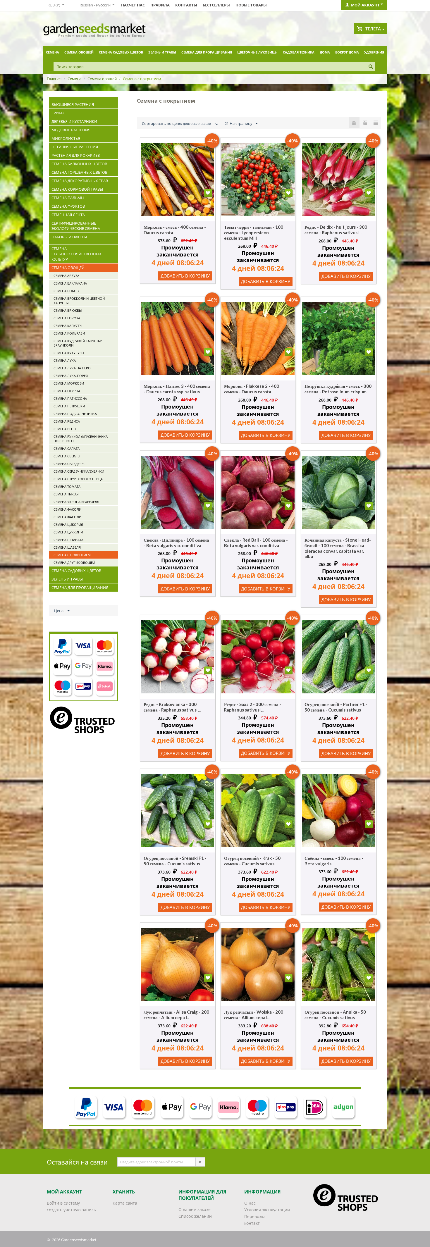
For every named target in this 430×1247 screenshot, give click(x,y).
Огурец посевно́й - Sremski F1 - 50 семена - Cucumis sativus (175, 860)
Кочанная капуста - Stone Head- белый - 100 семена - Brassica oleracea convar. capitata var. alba (338, 548)
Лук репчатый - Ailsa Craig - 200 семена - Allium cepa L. (176, 1014)
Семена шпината (68, 540)
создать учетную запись (71, 1209)
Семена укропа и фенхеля (76, 502)
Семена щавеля (67, 547)
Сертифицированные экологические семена (75, 226)
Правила (160, 5)
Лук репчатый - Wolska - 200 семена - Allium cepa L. (253, 1014)
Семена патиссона (70, 398)
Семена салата (67, 448)
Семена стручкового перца (78, 479)
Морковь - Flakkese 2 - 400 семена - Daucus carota (251, 388)
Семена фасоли (67, 509)
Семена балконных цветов (79, 163)
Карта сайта (125, 1203)
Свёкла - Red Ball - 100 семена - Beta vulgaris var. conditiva (256, 542)
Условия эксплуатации (267, 1209)
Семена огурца (67, 391)
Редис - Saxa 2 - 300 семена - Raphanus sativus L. (252, 707)
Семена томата (67, 486)
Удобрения (374, 52)
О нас (250, 1203)
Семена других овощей (74, 562)
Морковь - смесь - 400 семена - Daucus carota (175, 229)
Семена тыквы (66, 494)
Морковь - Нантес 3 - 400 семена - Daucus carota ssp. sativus (177, 388)
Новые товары (251, 5)
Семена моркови (69, 383)
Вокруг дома (347, 52)
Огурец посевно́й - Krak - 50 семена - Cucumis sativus (252, 860)
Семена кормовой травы (77, 189)
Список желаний (195, 1216)
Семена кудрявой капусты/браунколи (78, 343)
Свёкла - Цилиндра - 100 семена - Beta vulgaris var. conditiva (176, 542)
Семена (52, 52)
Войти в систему (63, 1203)
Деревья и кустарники (74, 121)
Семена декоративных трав (79, 180)
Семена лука (65, 360)
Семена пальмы (67, 197)
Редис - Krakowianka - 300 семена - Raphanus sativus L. (172, 707)
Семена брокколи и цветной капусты (79, 300)
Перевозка (255, 1216)
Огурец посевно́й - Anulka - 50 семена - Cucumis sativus (335, 1014)
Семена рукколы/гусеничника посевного (81, 438)
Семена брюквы (68, 310)
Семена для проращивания (206, 52)
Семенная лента (68, 214)
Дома (325, 52)
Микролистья (65, 138)
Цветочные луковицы (257, 52)
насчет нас (133, 5)
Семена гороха (67, 318)
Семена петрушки (69, 406)
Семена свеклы (67, 456)
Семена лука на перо (72, 368)
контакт (252, 1223)
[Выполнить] (200, 1162)
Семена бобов (66, 291)
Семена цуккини (68, 532)
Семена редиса (67, 421)
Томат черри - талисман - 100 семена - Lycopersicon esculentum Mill (253, 232)
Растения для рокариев (75, 155)
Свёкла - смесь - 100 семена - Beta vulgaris (334, 860)
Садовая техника (298, 52)
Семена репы (65, 429)
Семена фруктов (68, 206)
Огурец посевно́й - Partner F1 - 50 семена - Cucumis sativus (336, 707)
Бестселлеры (216, 5)
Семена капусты (68, 325)
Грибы (57, 113)
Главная (54, 78)
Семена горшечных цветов (79, 172)
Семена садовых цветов (121, 52)
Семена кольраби (69, 333)
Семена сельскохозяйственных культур (76, 254)
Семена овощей (79, 52)
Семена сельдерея (69, 463)
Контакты (186, 5)
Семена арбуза (66, 275)
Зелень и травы (162, 52)
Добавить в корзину (185, 276)
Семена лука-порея (71, 375)
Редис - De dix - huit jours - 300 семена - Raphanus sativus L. (336, 229)
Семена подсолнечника (75, 413)
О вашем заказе (194, 1209)
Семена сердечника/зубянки (79, 471)
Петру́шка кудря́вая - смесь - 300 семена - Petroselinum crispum (338, 388)
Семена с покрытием (72, 555)
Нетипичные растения (74, 146)
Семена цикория (68, 524)
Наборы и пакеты (69, 237)
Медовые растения (70, 129)
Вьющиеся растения (72, 104)
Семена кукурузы (69, 353)
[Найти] (371, 67)
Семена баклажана (70, 283)
